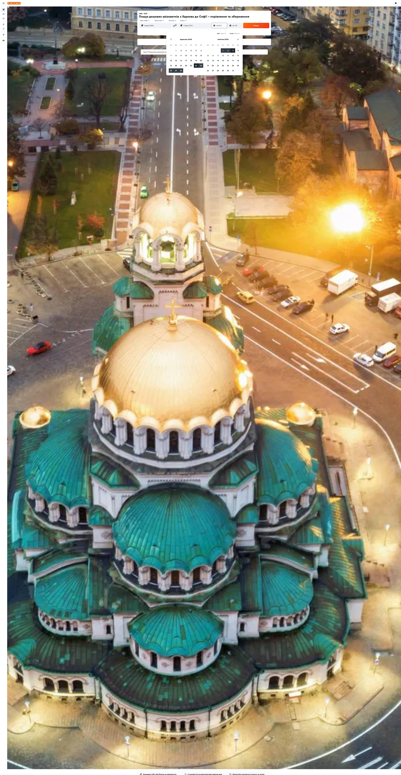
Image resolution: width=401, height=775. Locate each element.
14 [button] (171, 60)
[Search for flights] (3, 10)
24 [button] (186, 66)
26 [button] (196, 66)
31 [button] (233, 71)
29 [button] (176, 71)
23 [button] (181, 66)
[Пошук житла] (3, 14)
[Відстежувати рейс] (3, 29)
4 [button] (191, 50)
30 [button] (181, 71)
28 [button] (171, 71)
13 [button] (201, 55)
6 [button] (201, 50)
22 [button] (176, 66)
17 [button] (186, 60)
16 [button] (181, 60)
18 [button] (191, 60)
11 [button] (191, 55)
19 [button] (196, 60)
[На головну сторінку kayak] (14, 3)
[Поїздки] (3, 35)
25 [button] (191, 66)
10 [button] (186, 55)
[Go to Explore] (3, 24)
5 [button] (196, 50)
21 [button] (171, 66)
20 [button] (201, 60)
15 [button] (176, 60)
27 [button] (201, 66)
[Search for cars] (3, 18)
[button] (3, 3)
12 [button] (196, 55)
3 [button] (186, 50)
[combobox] (145, 20)
